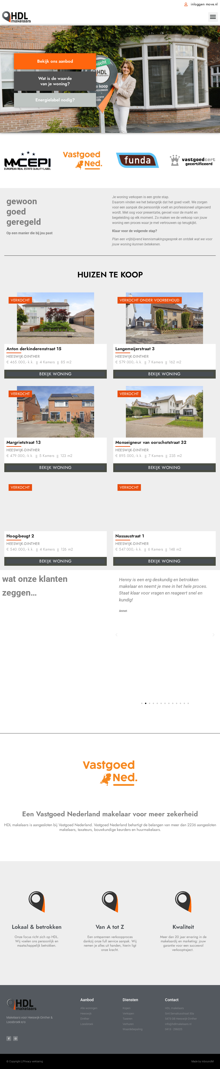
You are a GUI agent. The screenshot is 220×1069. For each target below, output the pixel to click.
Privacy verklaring (33, 1061)
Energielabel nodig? (55, 100)
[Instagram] (15, 1038)
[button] (213, 17)
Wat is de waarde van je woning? (55, 81)
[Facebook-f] (8, 1038)
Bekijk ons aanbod (55, 61)
